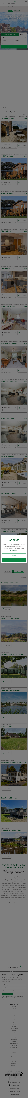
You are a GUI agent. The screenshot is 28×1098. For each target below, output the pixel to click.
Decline (14, 555)
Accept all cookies (14, 560)
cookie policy (14, 550)
